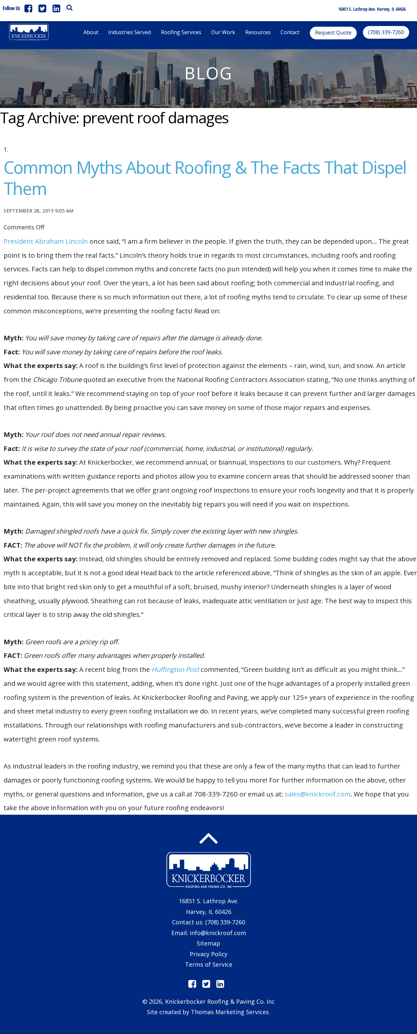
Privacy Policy (208, 954)
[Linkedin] (56, 8)
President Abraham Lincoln (46, 241)
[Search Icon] (69, 7)
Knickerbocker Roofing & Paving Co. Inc (220, 1001)
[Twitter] (42, 8)
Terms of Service (208, 964)
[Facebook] (28, 8)
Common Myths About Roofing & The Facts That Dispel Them (205, 178)
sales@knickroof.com (318, 793)
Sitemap (208, 943)
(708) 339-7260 (225, 922)
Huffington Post (175, 669)
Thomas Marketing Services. (230, 1012)
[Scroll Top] (208, 838)
